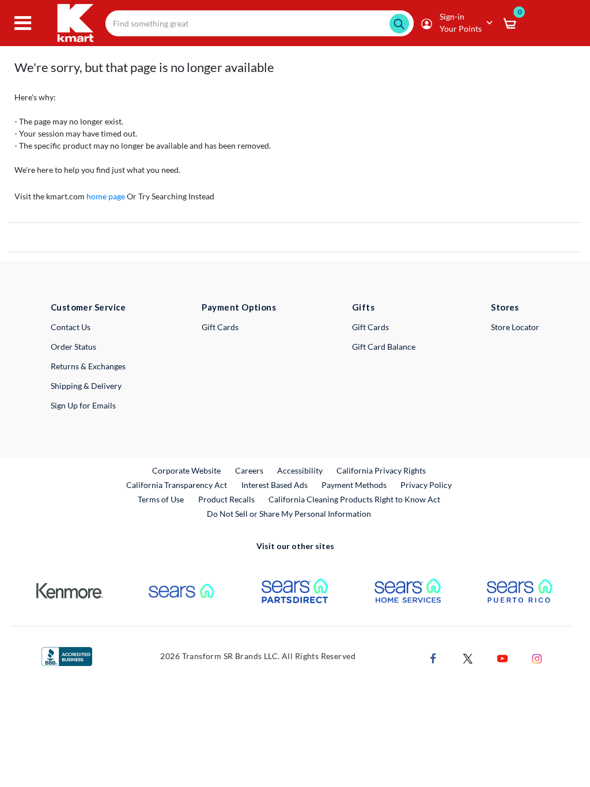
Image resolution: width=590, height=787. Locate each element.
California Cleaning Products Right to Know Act (354, 499)
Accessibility (300, 470)
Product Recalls (227, 499)
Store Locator (515, 327)
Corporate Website (187, 470)
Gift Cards (220, 327)
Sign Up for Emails (83, 405)
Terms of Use (161, 499)
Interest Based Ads (274, 485)
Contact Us (70, 327)
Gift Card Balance (383, 346)
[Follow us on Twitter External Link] (467, 657)
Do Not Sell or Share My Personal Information (289, 514)
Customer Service (88, 307)
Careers (249, 470)
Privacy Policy (426, 485)
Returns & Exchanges (88, 366)
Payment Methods (354, 485)
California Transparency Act (176, 485)
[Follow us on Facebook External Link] (433, 657)
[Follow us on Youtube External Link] (502, 657)
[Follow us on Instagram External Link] (537, 657)
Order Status (73, 346)
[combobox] (259, 23)
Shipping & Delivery (86, 386)
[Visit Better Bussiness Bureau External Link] (66, 655)
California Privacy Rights (381, 470)
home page (105, 196)
